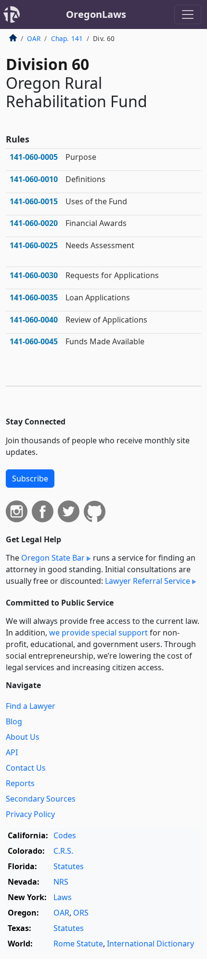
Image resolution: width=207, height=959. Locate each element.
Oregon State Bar (53, 557)
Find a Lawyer (30, 706)
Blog (14, 721)
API (12, 752)
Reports (20, 783)
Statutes (68, 866)
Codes (64, 835)
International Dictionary (150, 943)
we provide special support (98, 632)
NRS (60, 881)
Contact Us (26, 767)
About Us (22, 737)
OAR (33, 38)
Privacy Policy (30, 814)
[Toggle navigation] (187, 14)
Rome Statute (78, 943)
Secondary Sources (41, 798)
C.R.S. (63, 851)
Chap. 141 (67, 38)
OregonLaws (96, 14)
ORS (81, 912)
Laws (62, 897)
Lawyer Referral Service (147, 581)
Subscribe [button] (30, 478)
